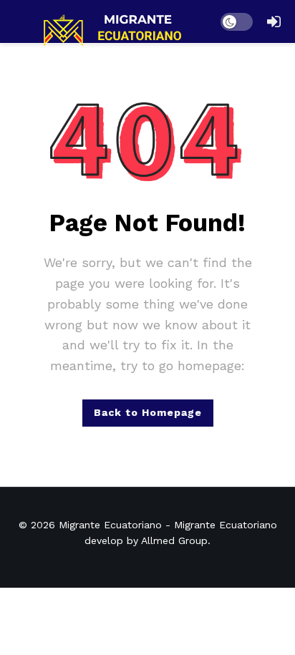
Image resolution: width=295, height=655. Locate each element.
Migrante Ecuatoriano (110, 524)
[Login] (273, 21)
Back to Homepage (148, 412)
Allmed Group (174, 540)
